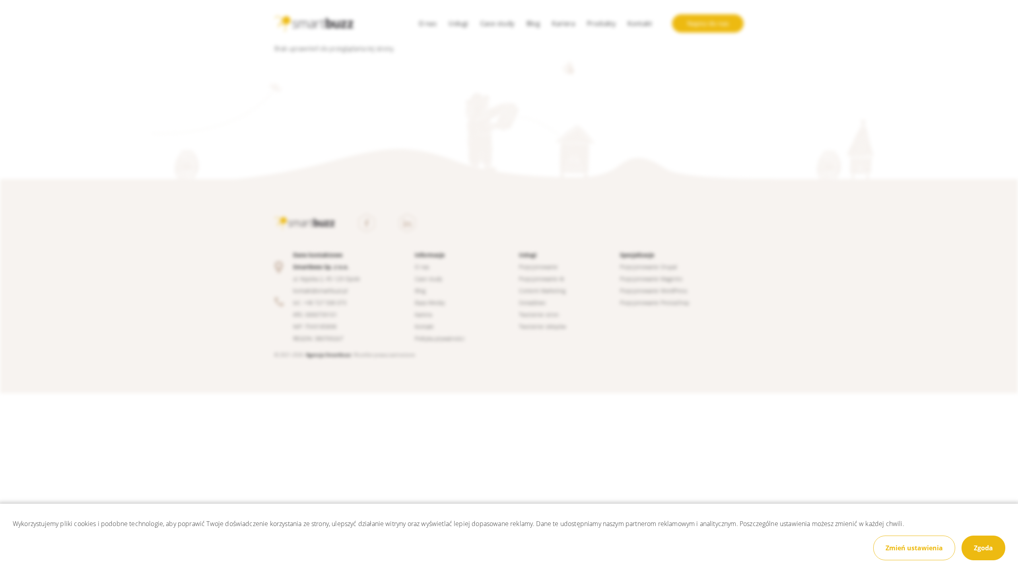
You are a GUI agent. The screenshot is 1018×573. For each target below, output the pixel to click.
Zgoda (983, 548)
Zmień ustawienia (914, 548)
